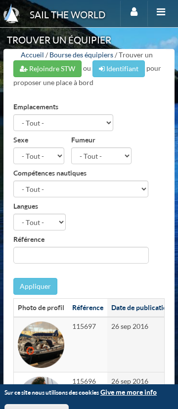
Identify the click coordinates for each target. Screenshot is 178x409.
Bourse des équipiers (81, 54)
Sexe (20, 140)
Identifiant (121, 68)
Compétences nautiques (50, 173)
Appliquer (35, 286)
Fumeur (83, 140)
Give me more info (128, 392)
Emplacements (35, 106)
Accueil (32, 54)
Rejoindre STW (51, 68)
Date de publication (141, 307)
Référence (28, 239)
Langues (25, 206)
